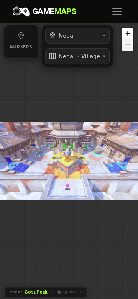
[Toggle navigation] (117, 11)
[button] (127, 33)
